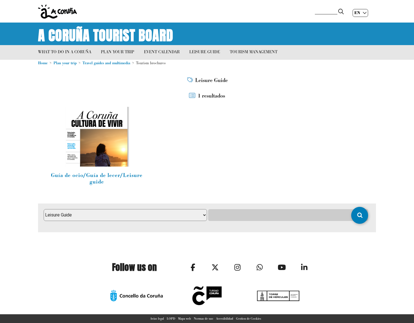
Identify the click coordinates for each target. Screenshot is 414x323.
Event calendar (162, 51)
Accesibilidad (224, 318)
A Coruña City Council (173, 12)
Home (43, 63)
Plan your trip (117, 51)
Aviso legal (157, 318)
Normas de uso (203, 318)
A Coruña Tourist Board (105, 34)
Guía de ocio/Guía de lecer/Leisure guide (97, 178)
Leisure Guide (204, 51)
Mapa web (184, 318)
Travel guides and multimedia (106, 63)
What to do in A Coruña (64, 51)
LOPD (171, 318)
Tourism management (253, 51)
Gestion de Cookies (248, 318)
